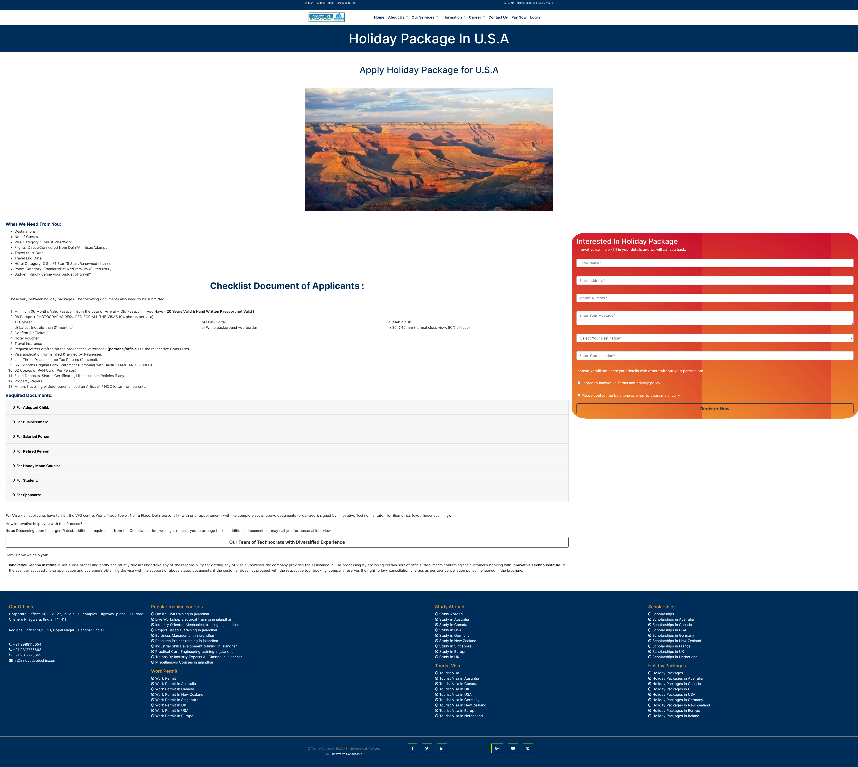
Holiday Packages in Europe (675, 710)
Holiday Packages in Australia (677, 678)
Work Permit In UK (170, 705)
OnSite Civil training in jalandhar (181, 614)
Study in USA (450, 630)
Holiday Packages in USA (673, 694)
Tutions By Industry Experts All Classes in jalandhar (198, 657)
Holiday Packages (667, 673)
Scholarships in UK (667, 651)
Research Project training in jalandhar (186, 640)
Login (535, 17)
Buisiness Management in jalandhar (184, 635)
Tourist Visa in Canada (457, 683)
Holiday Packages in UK (672, 689)
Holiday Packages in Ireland (675, 716)
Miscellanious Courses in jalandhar (183, 662)
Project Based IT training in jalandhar (185, 630)
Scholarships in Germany (672, 635)
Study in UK (448, 657)
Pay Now (519, 17)
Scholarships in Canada (671, 624)
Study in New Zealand (457, 640)
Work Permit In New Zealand (178, 694)
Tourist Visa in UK (453, 689)
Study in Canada (452, 624)
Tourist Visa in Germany (458, 699)
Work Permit (165, 678)
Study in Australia (453, 619)
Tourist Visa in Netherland (460, 716)
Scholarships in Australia (672, 619)
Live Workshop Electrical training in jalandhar (192, 619)
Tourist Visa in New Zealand (462, 705)
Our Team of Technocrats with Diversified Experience (287, 542)
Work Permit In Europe (173, 716)
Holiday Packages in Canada (676, 683)
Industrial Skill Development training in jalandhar (195, 646)
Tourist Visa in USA (455, 694)
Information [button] (452, 17)
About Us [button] (396, 17)
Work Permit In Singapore (176, 699)
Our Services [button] (423, 17)
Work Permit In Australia (175, 683)
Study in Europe (452, 651)
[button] (323, 149)
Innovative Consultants (347, 754)
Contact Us (498, 17)
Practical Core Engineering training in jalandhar (194, 651)
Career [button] (475, 17)
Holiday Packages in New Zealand (680, 705)
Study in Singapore (454, 646)
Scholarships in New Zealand (676, 640)
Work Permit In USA (171, 710)
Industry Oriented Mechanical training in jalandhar (196, 624)
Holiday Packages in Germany (677, 699)
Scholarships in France (670, 646)
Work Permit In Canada (174, 689)
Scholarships (662, 614)
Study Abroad (450, 614)
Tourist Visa (448, 673)
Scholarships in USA (668, 630)
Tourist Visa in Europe (457, 710)
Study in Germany (453, 635)
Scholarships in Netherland (674, 657)
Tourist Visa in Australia (458, 678)
